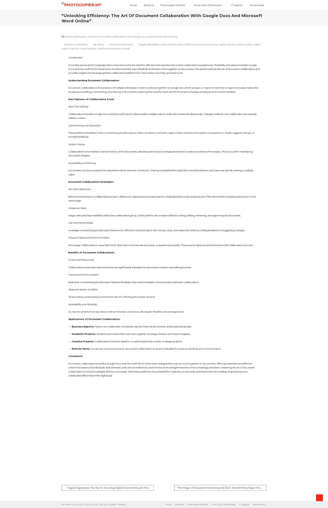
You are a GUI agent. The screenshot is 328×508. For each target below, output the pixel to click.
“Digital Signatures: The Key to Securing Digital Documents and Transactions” (110, 487)
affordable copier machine (162, 44)
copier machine (70, 48)
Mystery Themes (117, 504)
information (127, 44)
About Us (149, 5)
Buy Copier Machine (225, 44)
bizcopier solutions (202, 44)
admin (100, 44)
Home (133, 5)
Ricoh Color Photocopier (208, 5)
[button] (170, 472)
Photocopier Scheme (173, 5)
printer (126, 48)
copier (257, 44)
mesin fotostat (88, 48)
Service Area (257, 5)
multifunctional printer (109, 48)
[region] (164, 432)
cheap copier (244, 44)
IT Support (237, 5)
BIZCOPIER (184, 44)
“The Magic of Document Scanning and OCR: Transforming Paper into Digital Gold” (221, 487)
